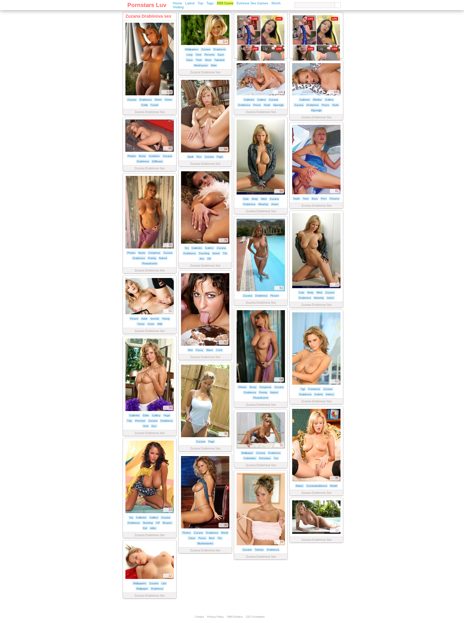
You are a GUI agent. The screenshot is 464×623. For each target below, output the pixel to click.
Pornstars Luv (146, 5)
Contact (199, 616)
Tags (210, 3)
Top (200, 3)
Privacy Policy (215, 616)
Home (177, 3)
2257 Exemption (255, 616)
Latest (190, 3)
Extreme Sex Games (252, 3)
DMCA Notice (235, 616)
